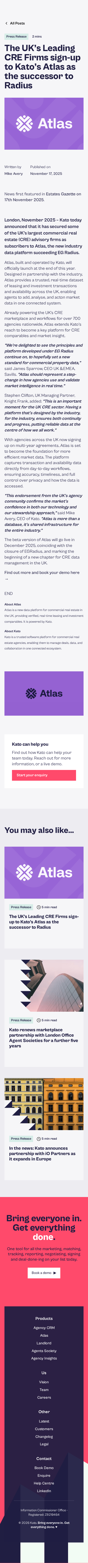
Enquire (44, 1475)
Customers (44, 1429)
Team (44, 1390)
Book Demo (44, 1468)
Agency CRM (44, 1328)
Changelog (44, 1437)
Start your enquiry (32, 775)
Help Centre (44, 1483)
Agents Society (44, 1351)
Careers (44, 1397)
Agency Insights (44, 1358)
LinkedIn (44, 1491)
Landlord (44, 1343)
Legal (44, 1444)
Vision (44, 1382)
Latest (44, 1421)
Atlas (44, 1335)
